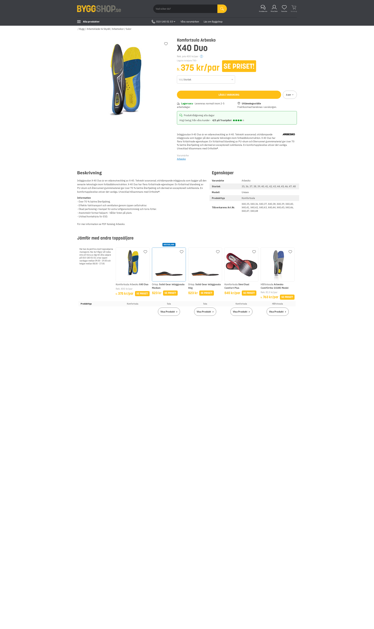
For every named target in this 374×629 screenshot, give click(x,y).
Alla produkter (91, 21)
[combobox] (206, 79)
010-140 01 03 (164, 21)
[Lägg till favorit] (166, 43)
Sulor (128, 28)
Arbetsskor (118, 28)
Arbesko (181, 159)
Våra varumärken (190, 21)
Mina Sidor (274, 11)
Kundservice (263, 11)
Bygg (82, 28)
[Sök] (222, 9)
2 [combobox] (288, 94)
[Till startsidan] (99, 8)
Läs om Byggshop (213, 21)
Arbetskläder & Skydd (98, 28)
